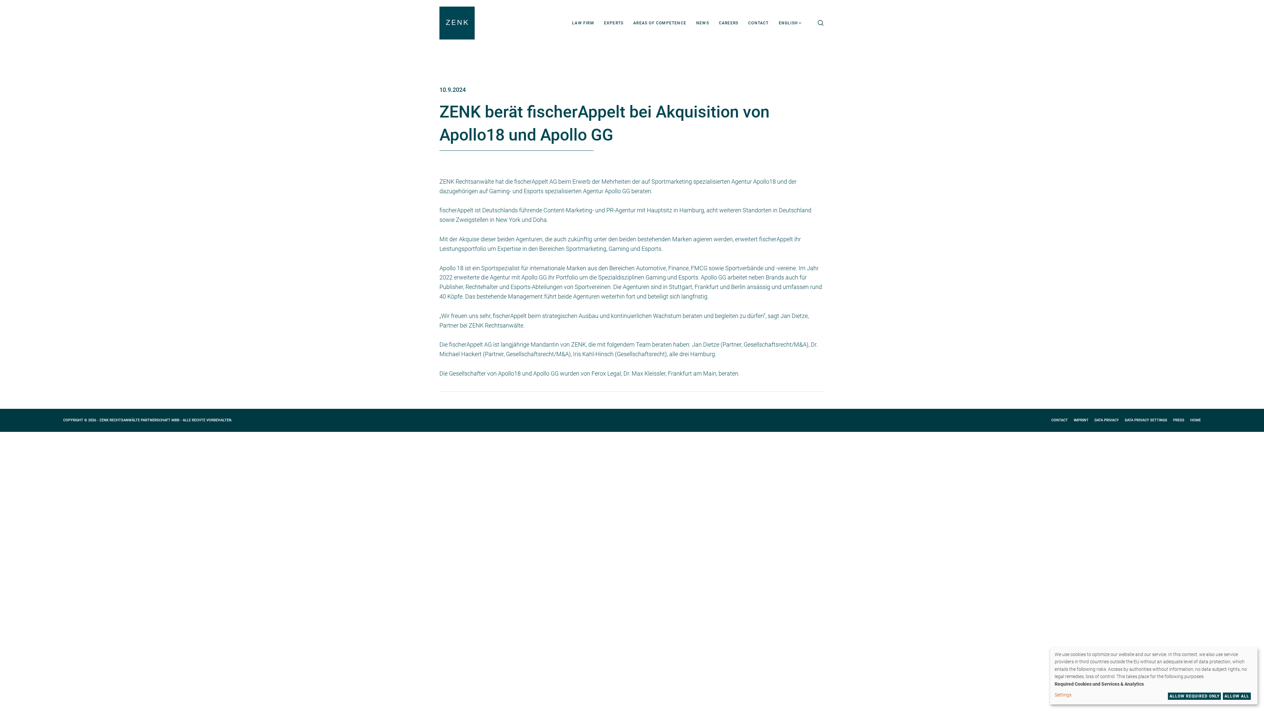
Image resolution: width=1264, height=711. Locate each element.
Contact (1059, 420)
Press (1178, 420)
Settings (1063, 695)
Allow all (1236, 696)
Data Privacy (1106, 420)
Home (1195, 420)
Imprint (1081, 420)
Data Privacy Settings (1146, 420)
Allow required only (1195, 696)
